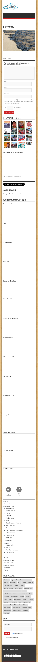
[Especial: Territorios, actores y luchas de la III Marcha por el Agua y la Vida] (14, 145)
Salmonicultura (10, 533)
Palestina (25, 604)
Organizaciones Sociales (13, 523)
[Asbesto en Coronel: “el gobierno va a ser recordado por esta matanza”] (29, 143)
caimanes (30, 582)
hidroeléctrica (14, 596)
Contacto (7, 567)
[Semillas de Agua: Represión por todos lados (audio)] (14, 124)
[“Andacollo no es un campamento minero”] (7, 124)
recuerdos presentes (10, 654)
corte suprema (28, 588)
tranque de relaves (26, 607)
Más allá (8, 547)
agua (13, 580)
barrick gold (13, 582)
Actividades (8, 541)
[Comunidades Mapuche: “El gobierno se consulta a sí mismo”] (14, 131)
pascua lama (7, 607)
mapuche (30, 599)
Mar (7, 557)
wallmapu (6, 613)
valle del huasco (17, 610)
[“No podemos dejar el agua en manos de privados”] (21, 145)
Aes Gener (7, 580)
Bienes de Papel (9, 560)
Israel (5, 599)
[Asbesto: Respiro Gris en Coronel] (7, 131)
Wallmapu (9, 538)
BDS (19, 582)
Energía (8, 513)
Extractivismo (7, 593)
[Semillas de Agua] (19, 6)
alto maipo (28, 580)
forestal (15, 593)
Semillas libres (10, 525)
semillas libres (16, 607)
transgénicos (7, 610)
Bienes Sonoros (9, 504)
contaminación (18, 588)
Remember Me (18, 633)
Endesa (25, 591)
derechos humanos (9, 591)
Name (5, 81)
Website (6, 94)
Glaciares (6, 596)
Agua (7, 555)
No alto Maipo (13, 604)
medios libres (13, 602)
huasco (22, 596)
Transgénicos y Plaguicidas (14, 530)
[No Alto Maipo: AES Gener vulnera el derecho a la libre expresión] (29, 124)
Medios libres (10, 518)
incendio (28, 596)
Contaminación (10, 552)
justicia (10, 599)
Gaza (30, 593)
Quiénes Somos (9, 563)
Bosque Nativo (10, 511)
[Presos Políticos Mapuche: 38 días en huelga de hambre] (7, 145)
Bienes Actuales (9, 506)
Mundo (6, 543)
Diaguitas (18, 591)
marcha (6, 602)
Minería (8, 520)
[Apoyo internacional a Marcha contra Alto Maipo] (21, 124)
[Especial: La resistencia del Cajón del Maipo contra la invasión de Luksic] (29, 138)
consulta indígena (8, 588)
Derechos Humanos (12, 550)
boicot (24, 582)
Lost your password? (11, 637)
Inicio (6, 501)
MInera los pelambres (24, 602)
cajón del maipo (8, 585)
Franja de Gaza (23, 593)
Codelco (22, 585)
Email (5, 87)
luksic (24, 599)
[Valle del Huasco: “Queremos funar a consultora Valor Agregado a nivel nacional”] (21, 131)
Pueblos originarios (11, 528)
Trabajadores (10, 535)
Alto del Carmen (20, 580)
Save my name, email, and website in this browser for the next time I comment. (19, 101)
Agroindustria (10, 508)
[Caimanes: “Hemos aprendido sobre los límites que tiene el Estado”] (7, 138)
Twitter (6, 570)
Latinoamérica (10, 545)
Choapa (16, 585)
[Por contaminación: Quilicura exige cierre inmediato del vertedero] (21, 138)
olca (20, 604)
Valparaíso (25, 610)
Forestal (8, 515)
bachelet (6, 582)
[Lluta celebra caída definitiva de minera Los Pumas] (14, 138)
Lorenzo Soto (17, 599)
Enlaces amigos (9, 565)
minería (6, 604)
